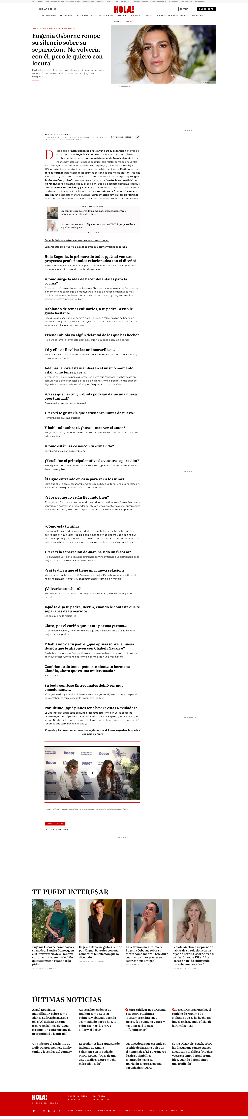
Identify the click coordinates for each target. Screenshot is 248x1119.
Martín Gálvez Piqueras (57, 135)
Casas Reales (65, 16)
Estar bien (121, 16)
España (184, 9)
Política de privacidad (135, 1110)
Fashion (81, 16)
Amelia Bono (125, 2)
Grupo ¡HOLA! (101, 1099)
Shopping (136, 16)
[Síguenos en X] (44, 1111)
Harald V (110, 2)
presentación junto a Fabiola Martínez (115, 194)
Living (149, 16)
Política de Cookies (101, 1110)
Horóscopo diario (200, 2)
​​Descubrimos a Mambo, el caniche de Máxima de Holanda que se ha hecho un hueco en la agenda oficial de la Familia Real (192, 1017)
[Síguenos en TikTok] (49, 1111)
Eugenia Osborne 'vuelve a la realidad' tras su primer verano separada (85, 246)
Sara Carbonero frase (140, 2)
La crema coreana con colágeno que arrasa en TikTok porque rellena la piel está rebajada (98, 225)
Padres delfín (173, 2)
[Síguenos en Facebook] (39, 1111)
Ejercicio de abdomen (158, 2)
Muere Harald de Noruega (54, 2)
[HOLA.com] (124, 9)
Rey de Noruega (88, 2)
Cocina (107, 16)
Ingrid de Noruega (73, 2)
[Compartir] (137, 137)
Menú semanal (186, 2)
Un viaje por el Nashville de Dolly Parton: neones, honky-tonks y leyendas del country (52, 1047)
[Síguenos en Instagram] (34, 1111)
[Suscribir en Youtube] (54, 1111)
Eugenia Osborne (58, 830)
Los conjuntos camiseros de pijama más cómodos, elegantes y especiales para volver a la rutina (93, 212)
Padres (184, 16)
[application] (92, 773)
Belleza (95, 16)
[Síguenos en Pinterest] (60, 1111)
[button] (92, 773)
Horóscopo (197, 16)
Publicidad (75, 1099)
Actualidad (48, 16)
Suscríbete (206, 9)
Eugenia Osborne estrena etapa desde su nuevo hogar (76, 240)
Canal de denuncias (169, 1110)
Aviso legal (76, 1110)
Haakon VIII (100, 2)
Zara (117, 2)
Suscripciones (77, 1096)
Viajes (160, 16)
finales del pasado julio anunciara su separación (98, 150)
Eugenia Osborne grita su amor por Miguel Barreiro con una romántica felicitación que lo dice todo (100, 952)
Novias (172, 16)
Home (116, 21)
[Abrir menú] (33, 9)
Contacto (99, 1096)
